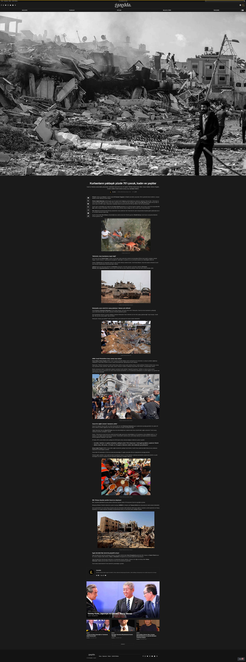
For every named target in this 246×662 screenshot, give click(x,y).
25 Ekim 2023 (120, 191)
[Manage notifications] (243, 659)
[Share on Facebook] (88, 197)
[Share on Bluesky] (88, 203)
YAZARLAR (71, 10)
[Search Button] (244, 1)
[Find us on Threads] (8, 5)
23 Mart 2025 (95, 615)
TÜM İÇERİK (216, 10)
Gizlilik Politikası (115, 656)
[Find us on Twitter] (15, 5)
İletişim (109, 656)
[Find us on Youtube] (10, 5)
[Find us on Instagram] (3, 5)
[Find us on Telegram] (12, 5)
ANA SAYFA (24, 10)
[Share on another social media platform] (88, 216)
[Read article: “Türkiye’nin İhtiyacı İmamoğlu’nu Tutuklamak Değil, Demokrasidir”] (98, 625)
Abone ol (241, 659)
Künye (100, 656)
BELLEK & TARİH (167, 10)
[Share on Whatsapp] (88, 210)
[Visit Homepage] (123, 5)
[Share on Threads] (88, 207)
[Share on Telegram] (88, 213)
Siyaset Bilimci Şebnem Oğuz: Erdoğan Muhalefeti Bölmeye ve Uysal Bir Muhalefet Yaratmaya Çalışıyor (146, 636)
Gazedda (114, 191)
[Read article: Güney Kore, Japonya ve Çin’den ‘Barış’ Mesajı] (123, 599)
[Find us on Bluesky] (5, 5)
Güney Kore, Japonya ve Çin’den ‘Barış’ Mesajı (110, 613)
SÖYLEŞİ (119, 10)
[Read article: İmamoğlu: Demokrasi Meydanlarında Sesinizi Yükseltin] (123, 625)
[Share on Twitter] (88, 200)
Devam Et (123, 644)
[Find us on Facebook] (1, 5)
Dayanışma (104, 656)
